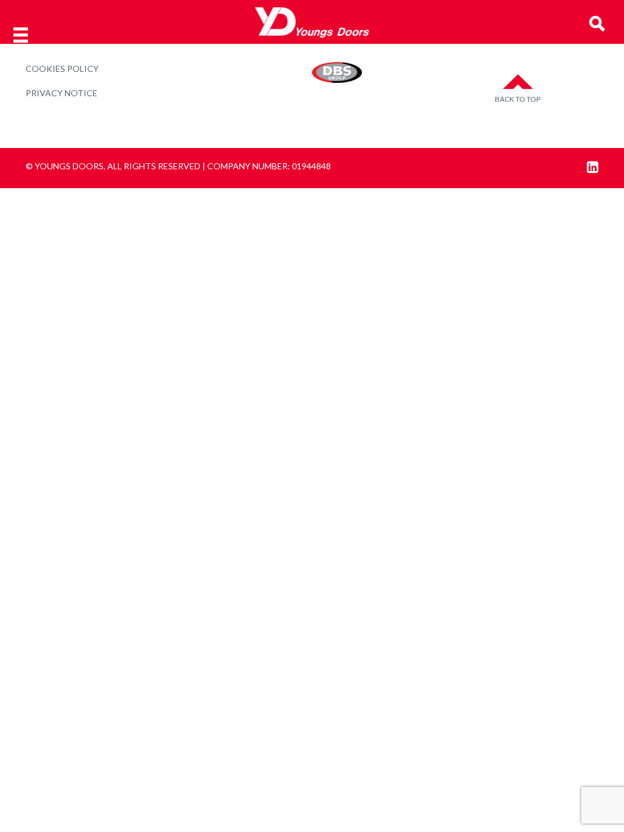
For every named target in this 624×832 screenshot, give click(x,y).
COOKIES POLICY (62, 68)
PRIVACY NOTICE (62, 93)
